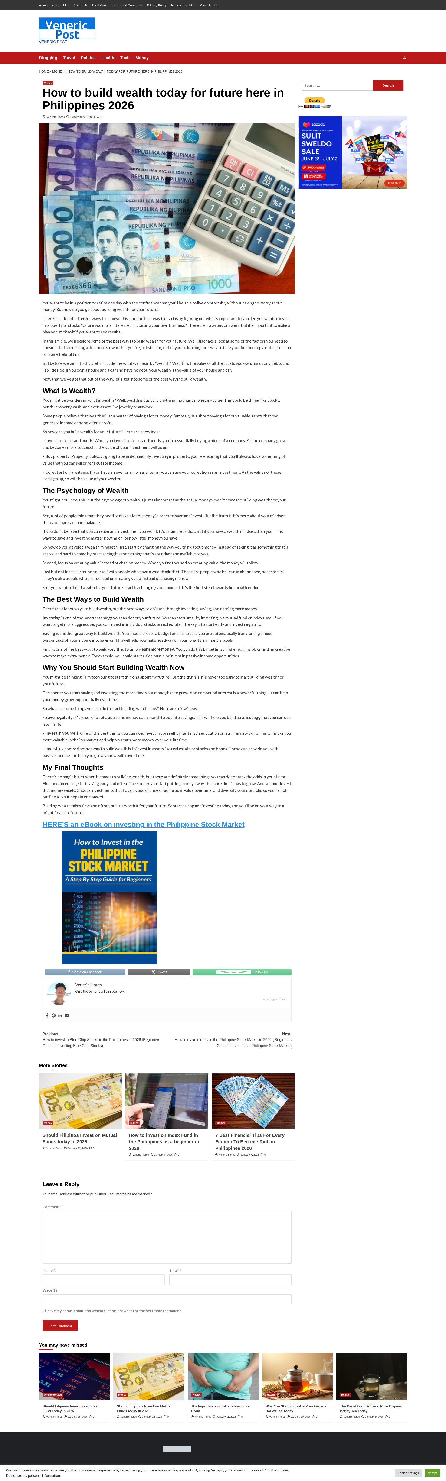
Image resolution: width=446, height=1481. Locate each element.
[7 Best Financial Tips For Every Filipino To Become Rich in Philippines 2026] (253, 1101)
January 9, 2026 (374, 1416)
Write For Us (209, 5)
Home (43, 5)
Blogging (48, 57)
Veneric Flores (55, 117)
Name (49, 1270)
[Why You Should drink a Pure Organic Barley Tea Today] (297, 1376)
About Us (81, 5)
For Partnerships (183, 5)
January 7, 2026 (250, 1154)
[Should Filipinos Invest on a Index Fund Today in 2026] (74, 1376)
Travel (69, 57)
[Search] (404, 58)
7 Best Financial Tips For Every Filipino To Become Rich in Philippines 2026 (250, 1142)
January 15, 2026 (78, 1416)
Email (175, 1270)
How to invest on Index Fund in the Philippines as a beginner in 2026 (164, 1142)
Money (142, 57)
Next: (233, 1040)
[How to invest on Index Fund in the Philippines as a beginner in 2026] (166, 1101)
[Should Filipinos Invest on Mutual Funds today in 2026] (80, 1101)
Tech (125, 57)
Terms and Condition (127, 5)
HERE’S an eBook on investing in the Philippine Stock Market (144, 824)
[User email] (67, 1015)
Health (108, 57)
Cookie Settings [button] (408, 1473)
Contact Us (60, 5)
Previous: (101, 1040)
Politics (88, 57)
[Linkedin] (60, 1015)
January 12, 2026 (78, 1148)
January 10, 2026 (301, 1416)
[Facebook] (47, 1015)
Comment (52, 1206)
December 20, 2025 (82, 117)
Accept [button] (432, 1473)
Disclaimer (99, 5)
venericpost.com (274, 999)
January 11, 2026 (226, 1416)
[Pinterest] (54, 1015)
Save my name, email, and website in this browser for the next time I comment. (114, 1310)
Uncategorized (53, 1394)
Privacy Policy (157, 5)
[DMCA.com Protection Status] (177, 1448)
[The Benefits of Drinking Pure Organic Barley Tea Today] (371, 1376)
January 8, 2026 (163, 1154)
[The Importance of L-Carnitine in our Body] (223, 1376)
